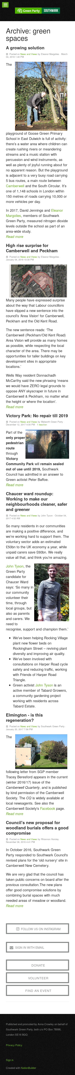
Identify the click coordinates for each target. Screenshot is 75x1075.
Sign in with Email (29, 947)
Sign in (9, 1060)
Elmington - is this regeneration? (24, 717)
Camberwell (15, 185)
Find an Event (38, 990)
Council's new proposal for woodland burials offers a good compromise (37, 827)
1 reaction (42, 424)
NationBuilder (28, 1068)
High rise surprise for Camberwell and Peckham (32, 247)
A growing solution (25, 48)
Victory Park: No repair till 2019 (37, 415)
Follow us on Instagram (41, 929)
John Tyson (15, 566)
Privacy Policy (14, 1045)
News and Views (28, 54)
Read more (14, 236)
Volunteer (38, 978)
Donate (38, 965)
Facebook (47, 808)
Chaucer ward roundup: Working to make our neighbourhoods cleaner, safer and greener (36, 501)
